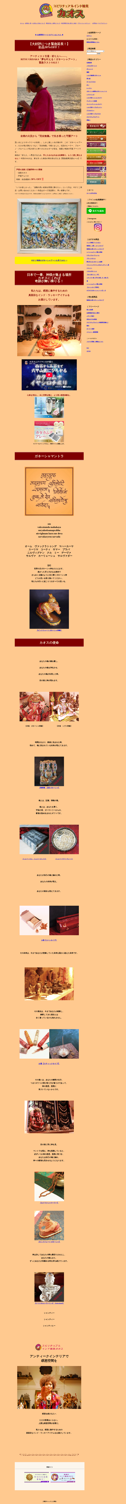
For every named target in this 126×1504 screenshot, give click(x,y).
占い (88, 85)
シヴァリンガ (90, 94)
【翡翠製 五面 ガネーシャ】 (49, 787)
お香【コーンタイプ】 (49, 940)
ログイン (89, 35)
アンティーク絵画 (92, 101)
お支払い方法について (38, 23)
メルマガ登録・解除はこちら (95, 341)
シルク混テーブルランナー (94, 107)
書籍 (88, 72)
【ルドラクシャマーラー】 (49, 1203)
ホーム (22, 23)
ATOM (88, 351)
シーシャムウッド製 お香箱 (94, 252)
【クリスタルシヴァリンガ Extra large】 (49, 1303)
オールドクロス (91, 82)
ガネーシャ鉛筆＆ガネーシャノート (97, 91)
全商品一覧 (28, 23)
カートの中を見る (92, 193)
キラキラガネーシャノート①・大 (96, 290)
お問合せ (94, 23)
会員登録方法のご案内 (93, 313)
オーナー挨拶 (90, 329)
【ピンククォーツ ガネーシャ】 (49, 1242)
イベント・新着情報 (92, 332)
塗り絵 (88, 78)
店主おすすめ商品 (92, 319)
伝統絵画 (89, 62)
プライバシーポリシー (84, 23)
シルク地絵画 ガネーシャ (94, 75)
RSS (88, 348)
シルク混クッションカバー (94, 97)
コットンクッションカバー (94, 104)
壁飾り (88, 120)
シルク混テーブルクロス (94, 113)
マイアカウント (102, 23)
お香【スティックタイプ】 (49, 1064)
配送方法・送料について (53, 23)
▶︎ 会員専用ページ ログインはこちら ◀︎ (49, 35)
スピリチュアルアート (93, 117)
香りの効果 (90, 309)
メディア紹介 (90, 316)
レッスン (89, 88)
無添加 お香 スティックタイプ (95, 249)
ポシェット (90, 69)
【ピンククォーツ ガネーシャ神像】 (49, 630)
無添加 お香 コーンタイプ (95, 245)
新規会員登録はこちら (93, 42)
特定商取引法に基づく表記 (69, 23)
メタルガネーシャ (92, 65)
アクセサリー (90, 110)
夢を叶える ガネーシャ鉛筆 (94, 261)
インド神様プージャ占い (94, 242)
